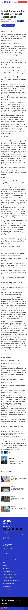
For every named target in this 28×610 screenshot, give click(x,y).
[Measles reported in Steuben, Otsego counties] (5, 499)
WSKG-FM (4, 547)
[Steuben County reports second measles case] (5, 479)
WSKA (11, 548)
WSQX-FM (9, 547)
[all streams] (26, 608)
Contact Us (5, 565)
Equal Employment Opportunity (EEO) (11, 574)
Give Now (23, 2)
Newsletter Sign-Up (7, 589)
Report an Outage (6, 586)
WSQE (16, 547)
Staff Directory (6, 568)
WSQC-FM (23, 547)
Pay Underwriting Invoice (8, 592)
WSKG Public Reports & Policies (9, 571)
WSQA (19, 547)
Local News (13, 476)
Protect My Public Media (8, 577)
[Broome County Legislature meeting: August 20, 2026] (5, 489)
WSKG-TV (8, 548)
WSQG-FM (13, 547)
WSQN (4, 548)
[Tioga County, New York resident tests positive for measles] (5, 509)
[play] (2, 608)
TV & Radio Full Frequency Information (11, 580)
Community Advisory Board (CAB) (10, 559)
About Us (5, 550)
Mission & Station (6, 553)
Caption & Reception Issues (8, 583)
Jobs (4, 562)
